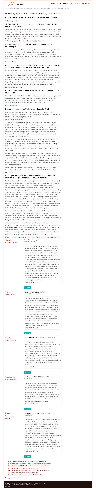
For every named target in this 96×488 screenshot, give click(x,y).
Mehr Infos (27, 287)
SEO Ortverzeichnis (33, 483)
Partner (77, 4)
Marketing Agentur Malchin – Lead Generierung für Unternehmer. (29, 464)
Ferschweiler (28, 379)
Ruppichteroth (28, 415)
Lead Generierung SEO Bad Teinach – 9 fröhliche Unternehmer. (28, 466)
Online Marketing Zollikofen (14, 120)
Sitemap (33, 484)
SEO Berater (16, 484)
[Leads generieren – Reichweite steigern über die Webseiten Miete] (16, 3)
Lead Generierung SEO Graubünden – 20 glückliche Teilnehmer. (28, 470)
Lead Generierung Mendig (13, 87)
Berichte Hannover (24, 484)
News (65, 4)
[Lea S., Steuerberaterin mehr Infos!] (12, 344)
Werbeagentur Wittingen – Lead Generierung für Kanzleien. (27, 461)
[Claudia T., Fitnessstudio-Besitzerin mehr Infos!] (12, 419)
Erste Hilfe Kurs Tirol (38, 237)
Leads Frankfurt (10, 62)
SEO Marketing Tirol (53, 237)
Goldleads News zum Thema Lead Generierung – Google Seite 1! (24, 8)
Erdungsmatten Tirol (23, 237)
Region (59, 4)
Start (6, 8)
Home (53, 4)
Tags (71, 4)
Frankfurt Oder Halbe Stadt (33, 294)
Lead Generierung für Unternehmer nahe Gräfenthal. (25, 475)
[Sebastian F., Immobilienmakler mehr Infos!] (12, 383)
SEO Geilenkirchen (11, 105)
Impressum (85, 4)
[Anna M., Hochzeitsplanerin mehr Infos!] (12, 246)
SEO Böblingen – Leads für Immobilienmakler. (23, 473)
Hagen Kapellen (49, 338)
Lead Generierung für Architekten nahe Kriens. (23, 468)
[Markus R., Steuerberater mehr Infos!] (12, 298)
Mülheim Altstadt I (30, 242)
